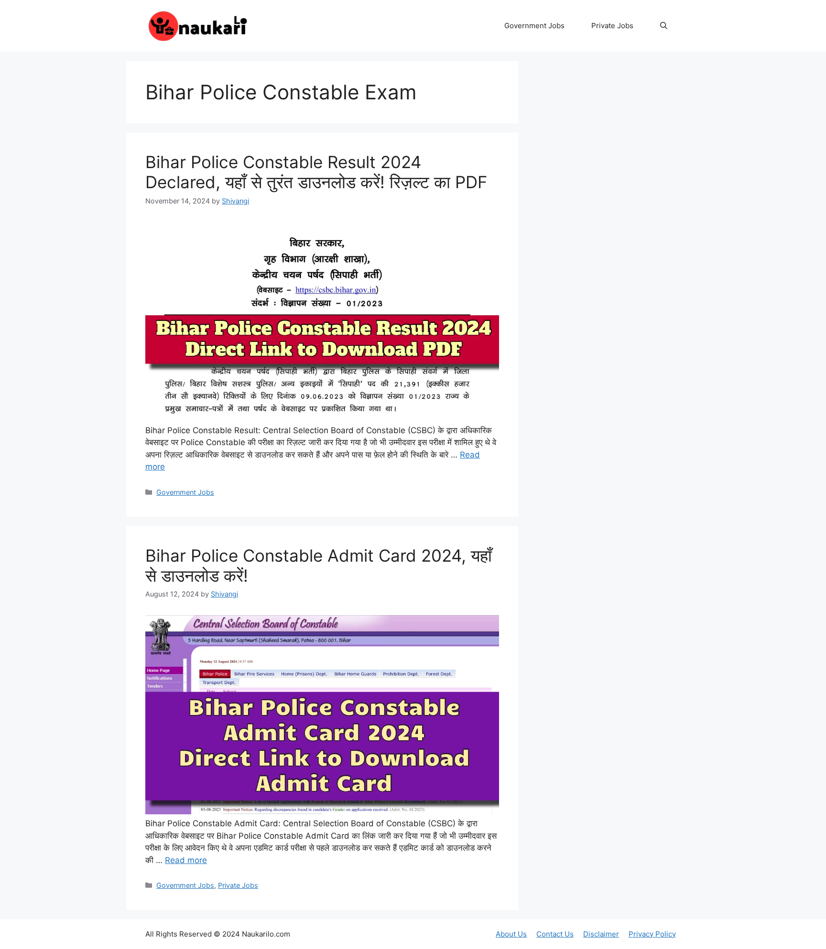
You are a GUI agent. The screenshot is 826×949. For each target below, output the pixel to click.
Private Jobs (612, 25)
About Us (511, 933)
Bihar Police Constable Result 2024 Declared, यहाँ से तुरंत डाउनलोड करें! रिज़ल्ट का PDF (316, 172)
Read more (186, 860)
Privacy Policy (652, 933)
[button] (664, 25)
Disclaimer (601, 933)
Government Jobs (534, 25)
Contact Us (555, 933)
